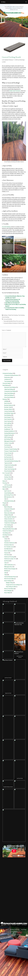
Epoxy (4, 481)
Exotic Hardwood (8, 550)
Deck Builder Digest (9, 413)
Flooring (5, 483)
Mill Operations (8, 497)
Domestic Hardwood (9, 542)
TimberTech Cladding (9, 522)
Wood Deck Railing (8, 397)
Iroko (5, 562)
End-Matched (7, 548)
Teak (5, 574)
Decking (5, 315)
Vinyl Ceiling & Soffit (11, 586)
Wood (4, 536)
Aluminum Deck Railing (9, 387)
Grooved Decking (7, 319)
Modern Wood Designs (9, 568)
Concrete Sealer (6, 383)
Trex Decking (21, 315)
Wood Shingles (8, 590)
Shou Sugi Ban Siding (9, 517)
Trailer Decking (8, 467)
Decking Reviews (14, 931)
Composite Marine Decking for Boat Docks (13, 323)
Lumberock (7, 379)
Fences (6, 552)
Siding (4, 505)
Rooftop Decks (8, 457)
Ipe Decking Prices (8, 495)
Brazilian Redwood (8, 405)
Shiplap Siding (7, 515)
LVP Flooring (7, 485)
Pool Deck (6, 445)
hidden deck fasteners (14, 90)
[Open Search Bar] (26, 2)
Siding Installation (8, 521)
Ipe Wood (6, 560)
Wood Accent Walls (9, 578)
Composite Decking (7, 373)
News (4, 489)
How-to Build (7, 479)
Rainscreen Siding (8, 513)
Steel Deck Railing (8, 395)
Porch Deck (7, 447)
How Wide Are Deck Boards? (12, 302)
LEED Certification (8, 564)
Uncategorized (6, 534)
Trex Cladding (7, 525)
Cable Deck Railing (8, 389)
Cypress (6, 540)
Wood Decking (5, 317)
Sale (5, 499)
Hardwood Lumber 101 (10, 558)
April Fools (7, 491)
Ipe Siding (6, 511)
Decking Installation (9, 431)
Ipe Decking (7, 439)
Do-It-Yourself (6, 473)
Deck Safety (7, 425)
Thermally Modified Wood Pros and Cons (13, 321)
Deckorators (7, 377)
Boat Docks (7, 403)
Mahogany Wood (8, 566)
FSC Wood (6, 554)
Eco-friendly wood (8, 546)
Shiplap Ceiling (9, 582)
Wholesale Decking (9, 501)
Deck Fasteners (8, 419)
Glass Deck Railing (8, 393)
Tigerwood (7, 463)
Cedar (5, 538)
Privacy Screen (7, 453)
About (7, 929)
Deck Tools (7, 427)
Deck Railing (6, 385)
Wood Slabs (7, 592)
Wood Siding (7, 526)
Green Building (7, 493)
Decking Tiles (7, 477)
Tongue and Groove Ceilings (13, 584)
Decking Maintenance (9, 433)
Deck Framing (7, 421)
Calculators (7, 475)
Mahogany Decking (9, 441)
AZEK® (6, 401)
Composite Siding (8, 509)
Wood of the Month (9, 588)
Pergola (4, 503)
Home (3, 929)
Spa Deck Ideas (8, 459)
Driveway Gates (8, 544)
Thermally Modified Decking (11, 461)
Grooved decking (6, 226)
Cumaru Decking (8, 411)
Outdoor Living (8, 443)
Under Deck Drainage (9, 469)
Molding (6, 570)
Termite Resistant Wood (10, 576)
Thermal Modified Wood (8, 529)
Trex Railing (5, 532)
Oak (5, 572)
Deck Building (7, 415)
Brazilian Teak (7, 407)
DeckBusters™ (7, 429)
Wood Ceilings (7, 580)
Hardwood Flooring (9, 556)
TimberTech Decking (13, 315)
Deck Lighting (7, 423)
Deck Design (7, 417)
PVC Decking (7, 455)
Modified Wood (6, 487)
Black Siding (7, 507)
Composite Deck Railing (10, 391)
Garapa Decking (8, 435)
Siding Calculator (8, 519)
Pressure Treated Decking (10, 449)
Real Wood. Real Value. (15, 929)
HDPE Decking (7, 437)
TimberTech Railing (7, 530)
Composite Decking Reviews (11, 375)
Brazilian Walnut (8, 409)
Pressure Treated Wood (10, 451)
